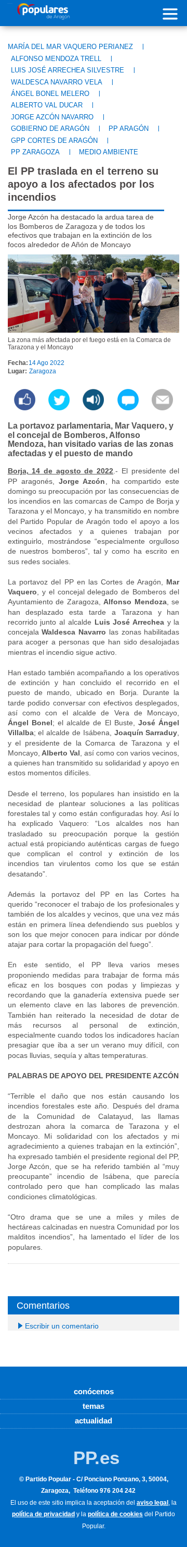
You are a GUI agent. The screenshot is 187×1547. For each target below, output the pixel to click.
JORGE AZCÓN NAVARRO (52, 117)
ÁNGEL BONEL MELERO (50, 94)
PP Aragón (129, 128)
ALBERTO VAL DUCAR (47, 105)
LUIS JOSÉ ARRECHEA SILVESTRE (67, 70)
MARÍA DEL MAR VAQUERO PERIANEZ (70, 47)
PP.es (96, 1457)
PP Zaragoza (35, 152)
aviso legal (152, 1502)
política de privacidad (43, 1514)
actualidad (93, 1420)
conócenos (94, 1391)
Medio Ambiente (108, 152)
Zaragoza (42, 371)
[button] (93, 407)
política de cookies (115, 1514)
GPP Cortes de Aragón (54, 140)
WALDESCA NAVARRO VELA (56, 82)
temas (93, 1406)
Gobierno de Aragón (50, 128)
